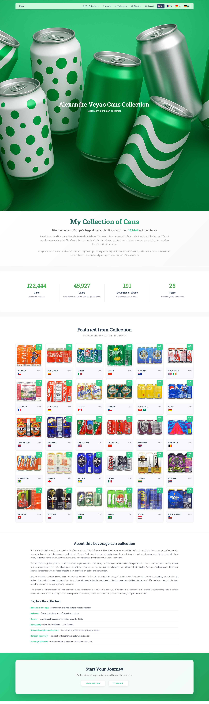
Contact (149, 6)
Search (106, 6)
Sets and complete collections (44, 630)
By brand (34, 613)
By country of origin (40, 608)
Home (21, 6)
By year (34, 619)
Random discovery (39, 636)
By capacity (36, 625)
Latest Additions (93, 683)
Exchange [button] (120, 6)
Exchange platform (39, 641)
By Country (118, 683)
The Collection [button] (89, 6)
